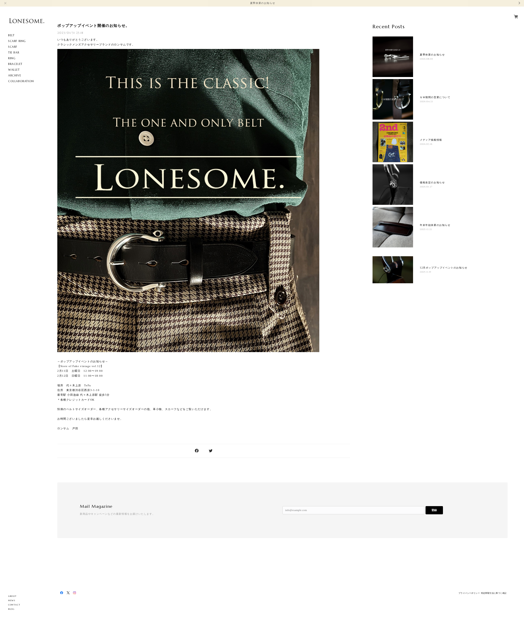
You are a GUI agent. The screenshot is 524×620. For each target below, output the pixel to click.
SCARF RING (17, 41)
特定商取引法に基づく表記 (494, 593)
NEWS (11, 600)
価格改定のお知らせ (432, 182)
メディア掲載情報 (431, 139)
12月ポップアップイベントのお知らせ (444, 267)
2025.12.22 (426, 229)
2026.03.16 (426, 144)
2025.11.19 (425, 272)
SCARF (12, 46)
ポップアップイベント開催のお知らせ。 (93, 26)
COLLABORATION (21, 81)
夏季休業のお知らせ (432, 54)
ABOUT (12, 596)
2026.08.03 (426, 59)
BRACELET (15, 64)
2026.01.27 (426, 186)
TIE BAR (13, 52)
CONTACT (14, 604)
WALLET (14, 69)
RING (12, 58)
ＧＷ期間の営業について (435, 97)
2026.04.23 (426, 101)
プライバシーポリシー (469, 593)
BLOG (11, 609)
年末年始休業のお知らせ (435, 225)
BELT (11, 35)
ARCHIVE (14, 75)
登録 (434, 510)
